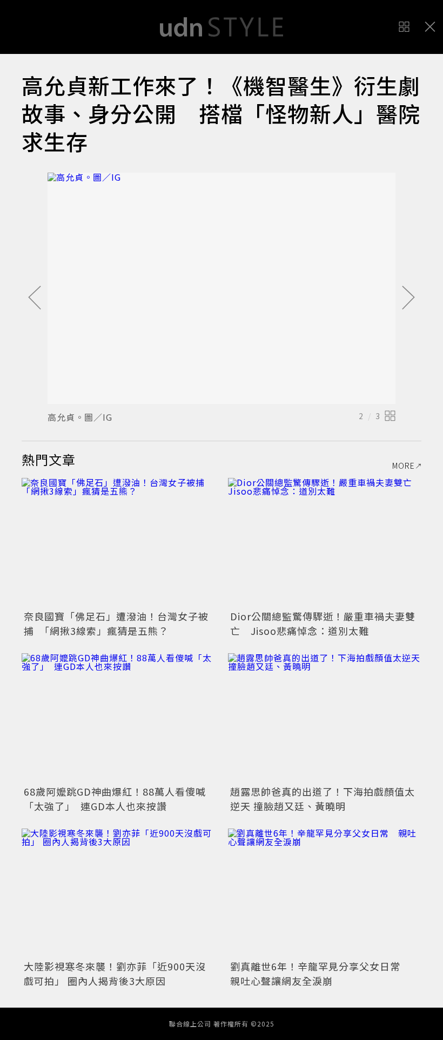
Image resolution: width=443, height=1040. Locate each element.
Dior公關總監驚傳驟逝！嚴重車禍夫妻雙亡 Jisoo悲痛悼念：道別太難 (322, 623)
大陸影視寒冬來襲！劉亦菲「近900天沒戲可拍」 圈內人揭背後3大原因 (115, 973)
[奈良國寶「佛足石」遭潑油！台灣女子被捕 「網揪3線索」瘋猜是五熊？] (118, 542)
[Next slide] (408, 298)
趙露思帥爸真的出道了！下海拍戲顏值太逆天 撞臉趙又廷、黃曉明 (322, 798)
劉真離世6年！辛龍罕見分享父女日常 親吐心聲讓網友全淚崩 (320, 973)
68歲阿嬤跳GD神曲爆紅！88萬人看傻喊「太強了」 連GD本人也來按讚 (115, 798)
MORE (403, 465)
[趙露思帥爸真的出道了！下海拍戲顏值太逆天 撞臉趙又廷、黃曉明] (324, 717)
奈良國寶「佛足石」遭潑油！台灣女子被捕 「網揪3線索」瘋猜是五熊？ (116, 623)
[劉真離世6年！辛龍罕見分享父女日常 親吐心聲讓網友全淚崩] (324, 893)
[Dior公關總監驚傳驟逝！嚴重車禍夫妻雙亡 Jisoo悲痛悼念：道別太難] (324, 542)
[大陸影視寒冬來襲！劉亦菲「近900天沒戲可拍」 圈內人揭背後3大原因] (118, 893)
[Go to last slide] (35, 298)
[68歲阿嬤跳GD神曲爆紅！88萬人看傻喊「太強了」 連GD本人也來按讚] (118, 717)
